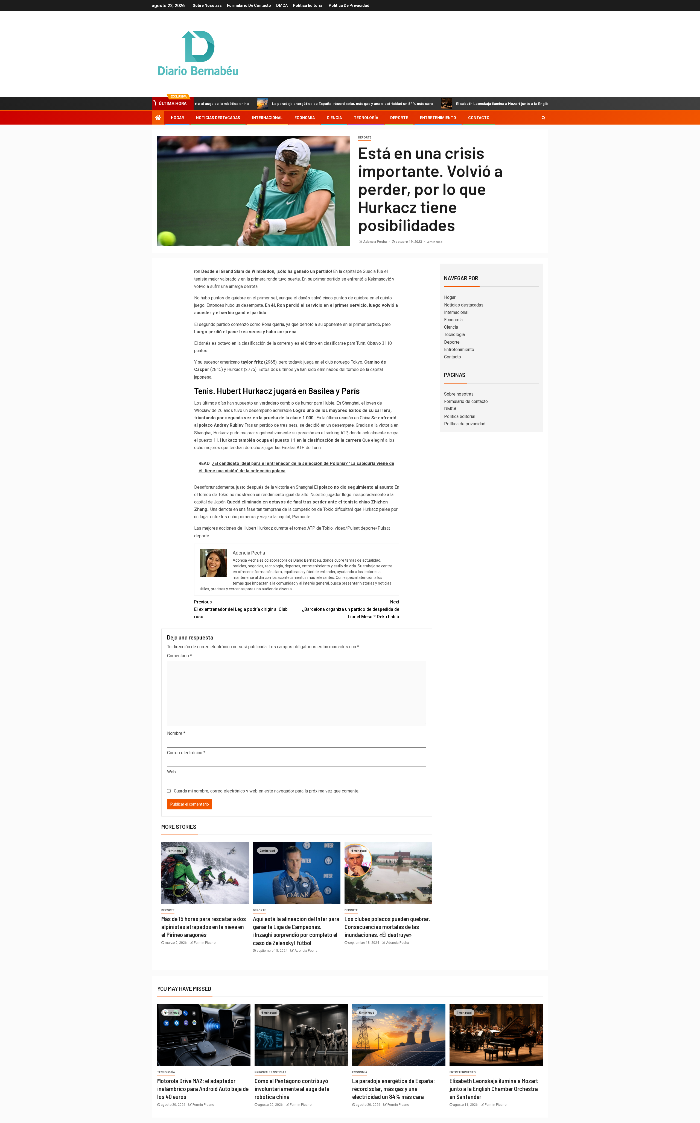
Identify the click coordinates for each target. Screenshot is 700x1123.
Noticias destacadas (218, 118)
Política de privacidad (349, 5)
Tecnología (366, 118)
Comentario (179, 655)
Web (171, 771)
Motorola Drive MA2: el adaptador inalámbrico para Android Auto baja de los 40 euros (203, 1088)
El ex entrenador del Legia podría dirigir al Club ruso (241, 609)
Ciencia (334, 118)
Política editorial (308, 5)
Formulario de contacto (249, 5)
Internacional (267, 118)
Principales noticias (270, 1072)
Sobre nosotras (207, 5)
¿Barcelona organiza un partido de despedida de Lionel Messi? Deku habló (350, 609)
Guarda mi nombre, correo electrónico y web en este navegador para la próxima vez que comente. (266, 791)
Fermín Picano (204, 943)
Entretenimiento (438, 118)
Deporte (399, 118)
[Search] (543, 118)
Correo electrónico (186, 752)
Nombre (176, 733)
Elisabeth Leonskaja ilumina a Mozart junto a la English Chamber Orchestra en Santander (483, 103)
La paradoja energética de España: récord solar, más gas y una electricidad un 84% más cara (302, 103)
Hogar (177, 118)
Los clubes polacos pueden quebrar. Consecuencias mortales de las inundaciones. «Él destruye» (387, 926)
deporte (364, 137)
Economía (304, 118)
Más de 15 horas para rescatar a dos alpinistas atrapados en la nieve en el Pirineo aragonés (203, 926)
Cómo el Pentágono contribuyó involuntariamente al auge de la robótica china (292, 1088)
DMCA (282, 5)
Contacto (478, 118)
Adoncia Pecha (375, 242)
